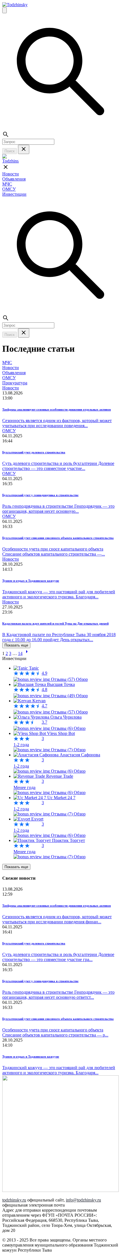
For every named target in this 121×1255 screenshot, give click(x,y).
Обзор (82, 679)
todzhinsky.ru (14, 1200)
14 (20, 653)
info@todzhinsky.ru (83, 1200)
